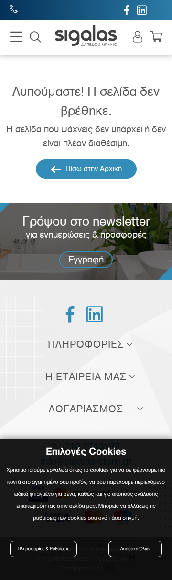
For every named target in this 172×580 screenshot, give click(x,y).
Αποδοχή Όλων (135, 548)
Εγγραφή (86, 259)
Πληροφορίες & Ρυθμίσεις (43, 548)
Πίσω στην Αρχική (93, 168)
